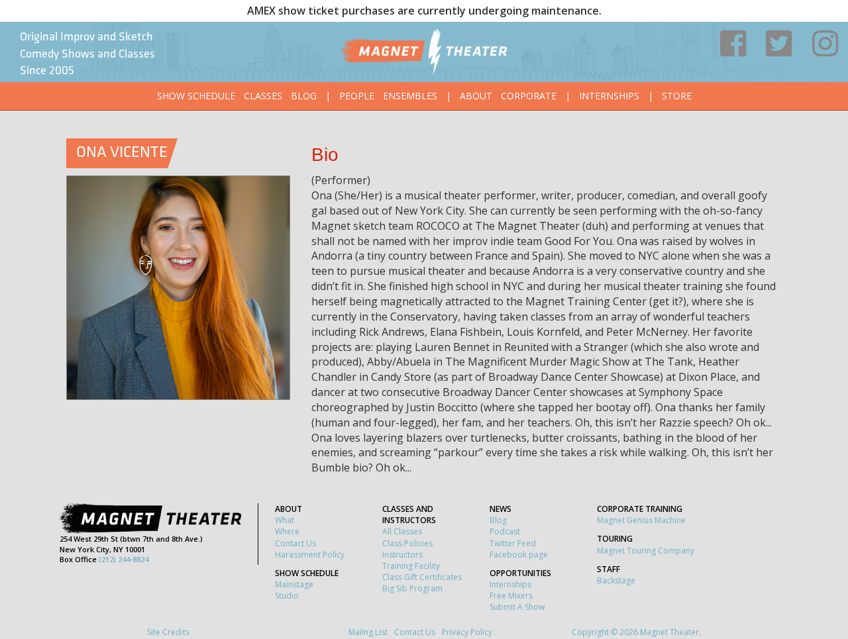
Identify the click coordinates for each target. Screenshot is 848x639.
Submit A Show (517, 607)
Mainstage (294, 584)
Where (287, 531)
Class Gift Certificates (422, 577)
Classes (263, 95)
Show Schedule (196, 95)
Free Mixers (511, 595)
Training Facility (411, 565)
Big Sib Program (412, 588)
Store (677, 95)
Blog (304, 95)
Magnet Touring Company (645, 550)
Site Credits (168, 632)
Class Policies (407, 543)
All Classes (402, 531)
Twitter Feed (513, 543)
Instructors (402, 554)
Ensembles (410, 95)
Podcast (505, 531)
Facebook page (519, 554)
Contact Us (295, 543)
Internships (609, 95)
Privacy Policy (467, 632)
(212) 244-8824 (123, 559)
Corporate (528, 95)
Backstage (616, 580)
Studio (287, 595)
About (476, 95)
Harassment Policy (309, 554)
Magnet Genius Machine (641, 520)
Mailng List (368, 632)
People (356, 95)
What (284, 520)
